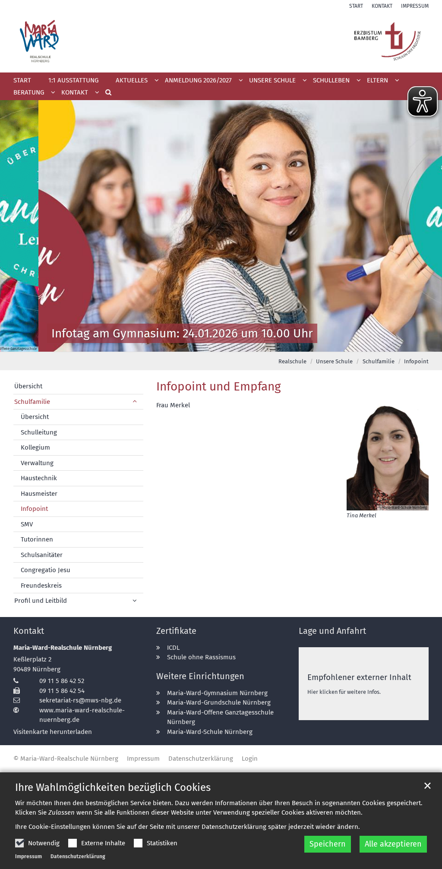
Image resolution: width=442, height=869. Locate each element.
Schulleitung (39, 432)
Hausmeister (39, 493)
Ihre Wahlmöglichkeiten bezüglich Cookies (113, 787)
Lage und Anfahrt (332, 631)
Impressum (28, 856)
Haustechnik (39, 478)
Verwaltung (37, 463)
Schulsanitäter (42, 555)
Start (22, 80)
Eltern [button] (377, 80)
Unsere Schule (334, 361)
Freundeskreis (41, 585)
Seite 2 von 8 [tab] (183, 343)
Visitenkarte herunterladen (52, 732)
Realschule (292, 361)
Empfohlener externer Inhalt (359, 677)
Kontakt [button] (74, 92)
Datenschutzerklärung (78, 856)
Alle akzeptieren (393, 844)
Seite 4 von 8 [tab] (213, 343)
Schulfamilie (379, 361)
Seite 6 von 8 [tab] (243, 343)
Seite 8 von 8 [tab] (274, 343)
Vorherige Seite (17, 226)
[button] (201, 82)
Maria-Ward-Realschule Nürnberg (62, 648)
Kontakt (28, 631)
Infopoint (416, 361)
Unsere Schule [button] (272, 80)
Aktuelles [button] (132, 80)
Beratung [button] (28, 92)
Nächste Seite (424, 226)
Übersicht (28, 386)
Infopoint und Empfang (218, 386)
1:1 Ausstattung (73, 80)
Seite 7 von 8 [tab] (259, 343)
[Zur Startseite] (221, 41)
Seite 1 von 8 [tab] (168, 343)
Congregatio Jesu (45, 570)
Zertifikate (176, 631)
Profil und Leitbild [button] (40, 601)
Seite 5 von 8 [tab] (228, 343)
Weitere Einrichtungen (200, 676)
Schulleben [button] (331, 80)
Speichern (327, 844)
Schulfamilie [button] (32, 402)
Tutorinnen (37, 539)
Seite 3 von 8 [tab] (198, 343)
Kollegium (35, 447)
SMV (27, 524)
